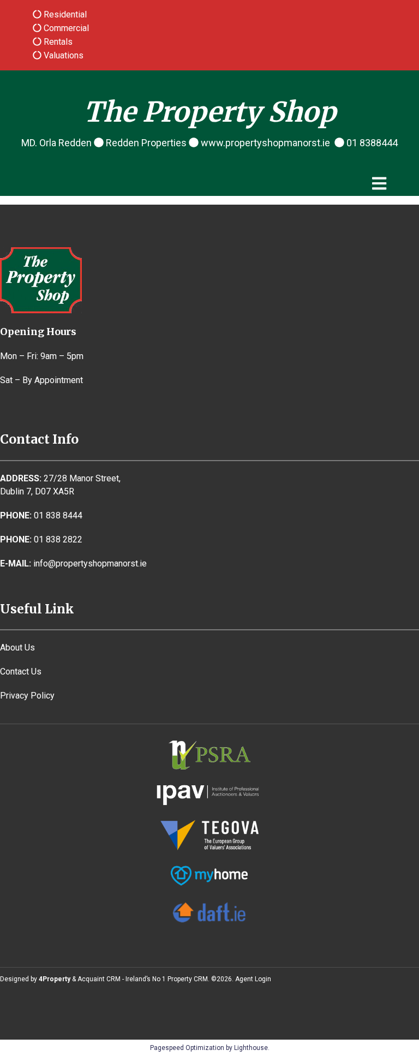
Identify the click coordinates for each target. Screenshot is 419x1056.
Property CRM (187, 979)
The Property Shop (209, 112)
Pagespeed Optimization (187, 1048)
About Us (17, 647)
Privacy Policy (27, 695)
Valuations (62, 55)
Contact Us (20, 671)
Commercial (65, 28)
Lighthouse (251, 1048)
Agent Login (253, 979)
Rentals (57, 42)
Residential (64, 14)
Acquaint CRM (99, 979)
